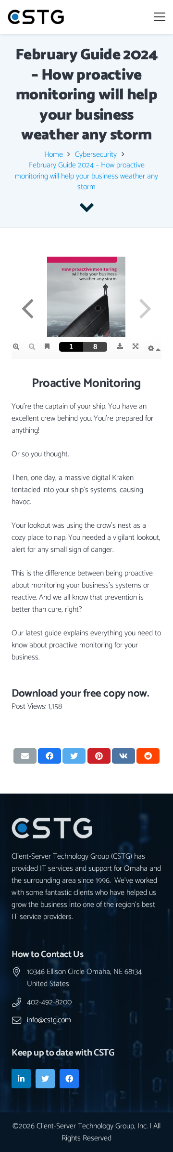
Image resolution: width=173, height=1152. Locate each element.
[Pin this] (99, 756)
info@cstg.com (49, 1020)
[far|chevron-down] (86, 207)
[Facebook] (69, 1078)
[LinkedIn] (21, 1078)
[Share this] (49, 756)
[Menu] (160, 17)
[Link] (36, 17)
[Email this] (25, 756)
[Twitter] (45, 1078)
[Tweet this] (74, 756)
